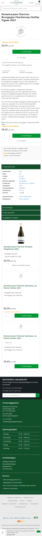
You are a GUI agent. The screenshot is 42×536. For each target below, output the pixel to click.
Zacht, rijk (8, 342)
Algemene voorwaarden (9, 504)
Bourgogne (22, 181)
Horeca (22, 501)
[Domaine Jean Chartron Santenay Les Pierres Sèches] (21, 276)
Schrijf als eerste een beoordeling (12, 62)
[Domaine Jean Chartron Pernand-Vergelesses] (21, 233)
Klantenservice (28, 497)
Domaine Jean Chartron (27, 183)
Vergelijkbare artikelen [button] (10, 218)
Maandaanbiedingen (9, 464)
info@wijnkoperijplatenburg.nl (12, 422)
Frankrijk (22, 178)
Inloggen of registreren (14, 497)
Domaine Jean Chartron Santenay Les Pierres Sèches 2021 (20, 287)
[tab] (21, 166)
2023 (20, 186)
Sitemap (29, 501)
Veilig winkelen (13, 501)
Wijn (20, 171)
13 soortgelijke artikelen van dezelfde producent (17, 65)
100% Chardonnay (25, 196)
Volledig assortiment (9, 461)
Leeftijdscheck (23, 504)
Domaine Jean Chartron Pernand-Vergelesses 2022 (18, 248)
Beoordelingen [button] (7, 208)
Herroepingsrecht (20, 507)
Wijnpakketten (7, 466)
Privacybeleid (34, 504)
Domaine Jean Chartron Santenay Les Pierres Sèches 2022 (20, 337)
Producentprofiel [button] (8, 213)
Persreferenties (7, 469)
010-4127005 (7, 419)
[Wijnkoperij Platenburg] (16, 2)
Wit (20, 174)
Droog (21, 176)
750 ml (21, 190)
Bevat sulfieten (24, 199)
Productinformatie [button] (8, 167)
